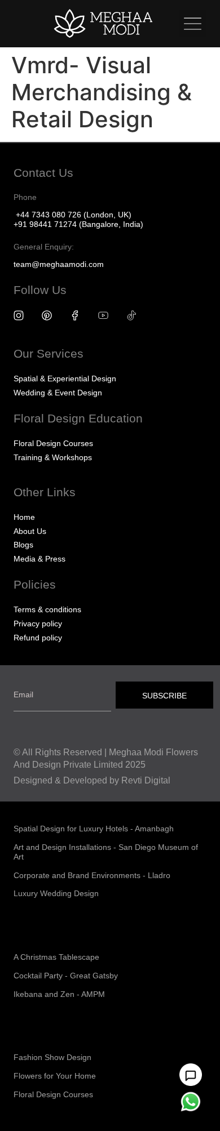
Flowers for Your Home (55, 1075)
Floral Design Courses (53, 443)
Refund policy (38, 637)
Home (24, 517)
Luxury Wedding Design (56, 893)
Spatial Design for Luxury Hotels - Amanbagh (94, 828)
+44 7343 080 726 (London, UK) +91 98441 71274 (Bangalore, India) (78, 219)
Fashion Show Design (52, 1057)
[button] (192, 23)
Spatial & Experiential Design (65, 378)
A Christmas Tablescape (56, 956)
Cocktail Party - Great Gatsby (66, 975)
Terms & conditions (47, 609)
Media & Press (39, 558)
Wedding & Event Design (58, 392)
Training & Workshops (53, 457)
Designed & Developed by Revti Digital (92, 780)
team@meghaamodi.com (59, 264)
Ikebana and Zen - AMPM (59, 994)
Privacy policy (38, 623)
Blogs (23, 544)
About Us (30, 531)
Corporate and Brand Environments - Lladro (92, 875)
